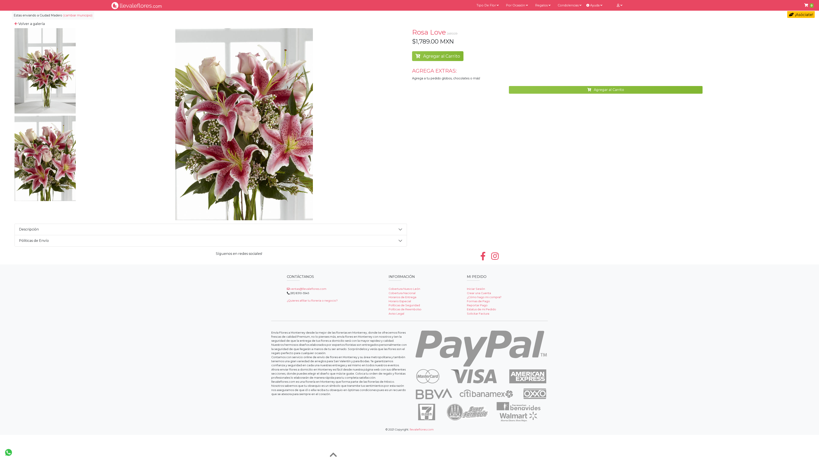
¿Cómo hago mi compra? (484, 297)
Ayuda (594, 5)
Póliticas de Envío (34, 241)
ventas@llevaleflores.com (308, 288)
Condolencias (568, 5)
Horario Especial (400, 301)
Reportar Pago (477, 305)
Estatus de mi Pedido (481, 309)
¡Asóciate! (803, 14)
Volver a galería (31, 24)
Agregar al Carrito (441, 56)
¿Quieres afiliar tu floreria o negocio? (312, 300)
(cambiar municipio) (77, 15)
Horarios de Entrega (402, 297)
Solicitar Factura (478, 313)
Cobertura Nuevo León (404, 288)
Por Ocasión (516, 5)
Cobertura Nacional (402, 293)
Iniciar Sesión (476, 288)
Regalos (542, 5)
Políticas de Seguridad (404, 305)
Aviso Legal (396, 313)
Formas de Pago (478, 301)
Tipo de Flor (486, 5)
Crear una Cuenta (479, 293)
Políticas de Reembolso (405, 309)
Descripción (29, 229)
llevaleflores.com (422, 429)
